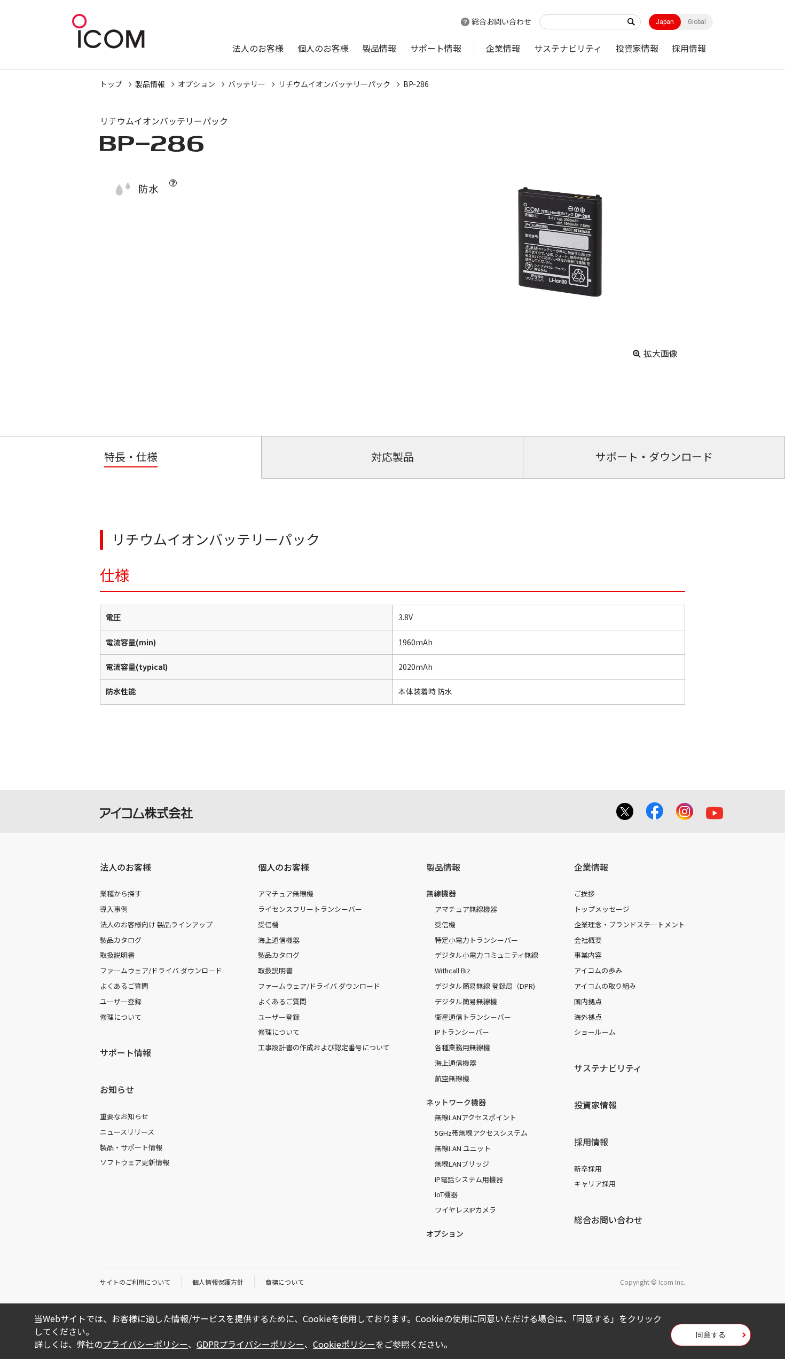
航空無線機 (452, 1078)
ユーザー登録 (121, 1001)
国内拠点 (588, 1001)
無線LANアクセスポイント (475, 1117)
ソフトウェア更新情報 (134, 1162)
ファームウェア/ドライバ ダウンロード (161, 970)
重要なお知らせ (124, 1116)
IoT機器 (446, 1194)
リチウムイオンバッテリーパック (334, 84)
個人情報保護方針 (218, 1281)
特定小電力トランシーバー (476, 940)
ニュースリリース (127, 1132)
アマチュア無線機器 (466, 909)
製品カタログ (121, 940)
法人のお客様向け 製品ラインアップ (156, 924)
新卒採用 (588, 1168)
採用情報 (689, 48)
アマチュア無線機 (285, 893)
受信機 (268, 924)
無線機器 (441, 893)
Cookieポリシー (344, 1344)
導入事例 (114, 909)
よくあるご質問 (124, 986)
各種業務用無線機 (462, 1047)
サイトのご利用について (135, 1281)
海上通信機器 (279, 940)
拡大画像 (660, 353)
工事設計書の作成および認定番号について (324, 1047)
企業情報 (503, 48)
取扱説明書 (117, 955)
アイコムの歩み (598, 970)
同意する (711, 1334)
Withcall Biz (452, 970)
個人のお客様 (323, 48)
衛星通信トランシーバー (473, 1017)
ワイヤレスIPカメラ (465, 1210)
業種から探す (121, 893)
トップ (111, 84)
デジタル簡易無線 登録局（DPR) (485, 986)
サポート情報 (435, 48)
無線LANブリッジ (462, 1164)
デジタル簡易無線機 (466, 1001)
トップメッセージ (602, 909)
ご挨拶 (584, 893)
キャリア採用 (595, 1183)
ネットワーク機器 (456, 1102)
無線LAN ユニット (463, 1148)
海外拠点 (588, 1017)
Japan (665, 22)
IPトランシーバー (462, 1032)
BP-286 (416, 84)
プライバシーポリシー (145, 1344)
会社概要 (588, 940)
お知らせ (117, 1089)
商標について (284, 1281)
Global (697, 22)
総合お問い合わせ (501, 21)
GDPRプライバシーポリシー (250, 1344)
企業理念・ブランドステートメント (629, 924)
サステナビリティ (568, 48)
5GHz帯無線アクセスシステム (481, 1133)
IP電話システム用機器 (469, 1179)
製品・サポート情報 (131, 1147)
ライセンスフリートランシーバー (310, 909)
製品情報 (379, 48)
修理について (121, 1017)
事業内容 (588, 955)
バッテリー (246, 84)
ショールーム (595, 1032)
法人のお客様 (258, 48)
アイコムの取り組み (605, 986)
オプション (196, 84)
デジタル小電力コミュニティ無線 (486, 955)
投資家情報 (637, 48)
